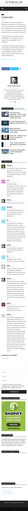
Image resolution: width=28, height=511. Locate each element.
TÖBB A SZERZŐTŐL (19, 108)
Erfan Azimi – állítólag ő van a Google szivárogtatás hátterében (18, 137)
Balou (8, 265)
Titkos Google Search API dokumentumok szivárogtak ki (18, 144)
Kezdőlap (3, 12)
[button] (2, 9)
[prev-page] (2, 157)
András (9, 314)
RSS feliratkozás (8, 491)
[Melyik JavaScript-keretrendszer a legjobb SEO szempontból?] (5, 130)
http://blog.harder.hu (14, 87)
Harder (9, 199)
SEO (7, 12)
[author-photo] (14, 83)
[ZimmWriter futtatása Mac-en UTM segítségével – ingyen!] (5, 151)
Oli (7, 220)
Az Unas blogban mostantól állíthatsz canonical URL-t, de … (18, 123)
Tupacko (9, 165)
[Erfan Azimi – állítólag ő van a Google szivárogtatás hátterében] (5, 137)
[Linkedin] (15, 102)
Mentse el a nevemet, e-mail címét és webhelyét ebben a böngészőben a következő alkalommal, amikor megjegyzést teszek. (12, 386)
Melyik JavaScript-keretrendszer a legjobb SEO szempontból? (18, 130)
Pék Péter (9, 207)
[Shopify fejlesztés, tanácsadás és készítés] (13, 430)
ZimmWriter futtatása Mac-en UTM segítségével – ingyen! (17, 151)
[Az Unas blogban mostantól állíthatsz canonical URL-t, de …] (5, 123)
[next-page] (5, 157)
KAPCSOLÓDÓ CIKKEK (7, 108)
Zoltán (9, 303)
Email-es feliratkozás (9, 493)
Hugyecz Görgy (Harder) (14, 86)
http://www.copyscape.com (8, 59)
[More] (20, 68)
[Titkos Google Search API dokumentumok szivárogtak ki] (5, 144)
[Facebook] (12, 102)
